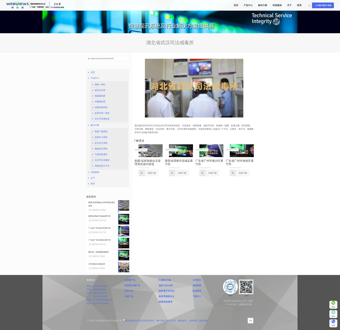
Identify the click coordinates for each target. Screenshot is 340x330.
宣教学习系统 (101, 137)
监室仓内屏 (100, 90)
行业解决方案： (165, 280)
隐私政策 (182, 321)
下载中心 (197, 296)
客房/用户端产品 (132, 285)
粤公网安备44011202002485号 (139, 321)
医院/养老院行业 (166, 296)
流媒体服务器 (101, 107)
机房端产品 (130, 280)
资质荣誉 (197, 285)
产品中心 (95, 78)
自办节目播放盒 (102, 119)
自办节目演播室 (102, 160)
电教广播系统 (101, 131)
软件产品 (129, 291)
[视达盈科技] (35, 5)
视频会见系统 (101, 149)
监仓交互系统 (101, 143)
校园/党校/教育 (166, 302)
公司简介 (197, 280)
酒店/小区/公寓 (166, 285)
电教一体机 (100, 84)
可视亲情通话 (101, 154)
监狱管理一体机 (102, 113)
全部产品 (129, 296)
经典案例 (95, 172)
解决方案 (95, 125)
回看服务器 (100, 101)
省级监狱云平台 (102, 166)
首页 (93, 72)
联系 (93, 183)
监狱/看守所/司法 (167, 291)
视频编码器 (100, 96)
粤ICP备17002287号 (166, 321)
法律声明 (193, 321)
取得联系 (197, 291)
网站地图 (203, 321)
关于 (93, 178)
